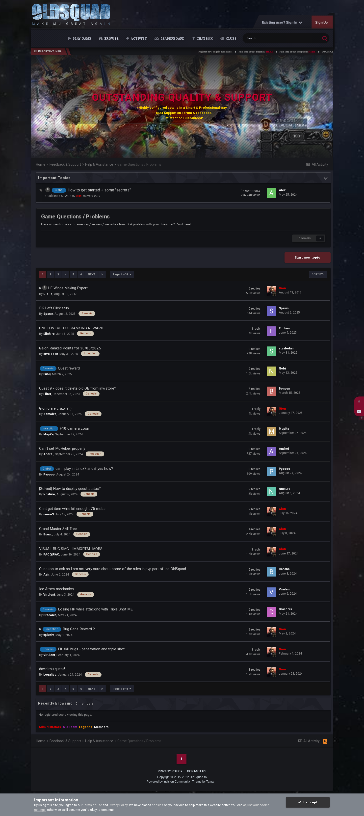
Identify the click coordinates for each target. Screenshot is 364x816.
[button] (316, 107)
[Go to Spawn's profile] (271, 311)
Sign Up (321, 22)
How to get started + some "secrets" (99, 190)
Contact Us (196, 771)
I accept (309, 802)
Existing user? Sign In (280, 22)
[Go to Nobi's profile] (271, 371)
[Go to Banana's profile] (271, 572)
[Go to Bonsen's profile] (271, 391)
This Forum (306, 38)
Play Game (81, 38)
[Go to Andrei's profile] (271, 451)
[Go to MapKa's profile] (271, 431)
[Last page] (102, 274)
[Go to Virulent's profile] (271, 592)
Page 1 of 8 (121, 274)
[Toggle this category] (325, 178)
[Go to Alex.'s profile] (271, 193)
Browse (111, 38)
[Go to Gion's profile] (271, 291)
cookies (157, 805)
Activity (138, 38)
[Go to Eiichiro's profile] (271, 331)
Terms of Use (92, 805)
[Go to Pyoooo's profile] (271, 471)
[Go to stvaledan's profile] (271, 351)
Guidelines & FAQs (58, 196)
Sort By (317, 274)
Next (91, 274)
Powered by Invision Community (168, 781)
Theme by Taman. (204, 781)
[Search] (324, 38)
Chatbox (204, 38)
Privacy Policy (170, 771)
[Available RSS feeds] (325, 741)
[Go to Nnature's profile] (271, 492)
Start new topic (307, 257)
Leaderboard (172, 38)
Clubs (231, 38)
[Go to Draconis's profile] (271, 612)
